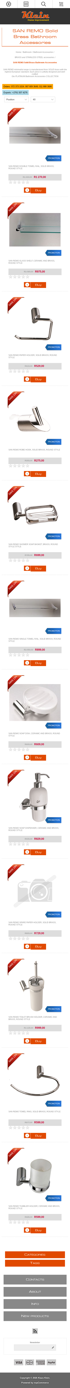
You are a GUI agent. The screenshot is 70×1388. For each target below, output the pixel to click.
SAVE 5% (12, 112)
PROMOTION (54, 158)
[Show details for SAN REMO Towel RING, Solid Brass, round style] (35, 1080)
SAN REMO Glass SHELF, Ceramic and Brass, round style (31, 262)
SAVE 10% (13, 207)
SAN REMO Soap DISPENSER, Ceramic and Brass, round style (33, 829)
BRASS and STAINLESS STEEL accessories (34, 57)
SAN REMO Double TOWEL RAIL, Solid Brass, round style (31, 167)
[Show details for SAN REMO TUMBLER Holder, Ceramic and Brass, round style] (35, 1175)
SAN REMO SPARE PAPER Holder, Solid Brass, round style (32, 923)
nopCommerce (41, 1383)
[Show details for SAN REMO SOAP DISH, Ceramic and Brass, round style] (35, 702)
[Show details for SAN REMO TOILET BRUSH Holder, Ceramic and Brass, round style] (35, 986)
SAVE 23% (13, 396)
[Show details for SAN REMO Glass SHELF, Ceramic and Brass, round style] (35, 229)
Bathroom (27, 52)
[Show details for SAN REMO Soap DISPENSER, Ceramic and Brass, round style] (35, 797)
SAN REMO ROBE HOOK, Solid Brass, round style (34, 450)
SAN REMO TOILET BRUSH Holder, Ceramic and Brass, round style (32, 1018)
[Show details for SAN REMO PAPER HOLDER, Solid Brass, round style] (35, 324)
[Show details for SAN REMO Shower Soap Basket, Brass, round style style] (35, 513)
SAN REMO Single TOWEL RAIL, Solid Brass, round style (34, 640)
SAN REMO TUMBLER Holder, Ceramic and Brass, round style (34, 1207)
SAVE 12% (13, 963)
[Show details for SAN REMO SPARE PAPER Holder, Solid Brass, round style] (35, 891)
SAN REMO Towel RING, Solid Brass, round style (34, 1111)
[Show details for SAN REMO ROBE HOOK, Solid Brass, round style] (35, 418)
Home (18, 52)
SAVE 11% (12, 490)
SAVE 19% (13, 869)
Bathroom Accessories (43, 52)
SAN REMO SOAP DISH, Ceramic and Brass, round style (34, 734)
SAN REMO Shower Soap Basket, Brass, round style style (33, 545)
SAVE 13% (13, 680)
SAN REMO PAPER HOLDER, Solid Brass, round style (32, 356)
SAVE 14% (13, 301)
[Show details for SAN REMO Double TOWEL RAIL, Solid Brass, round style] (35, 135)
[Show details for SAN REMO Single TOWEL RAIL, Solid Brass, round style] (35, 608)
